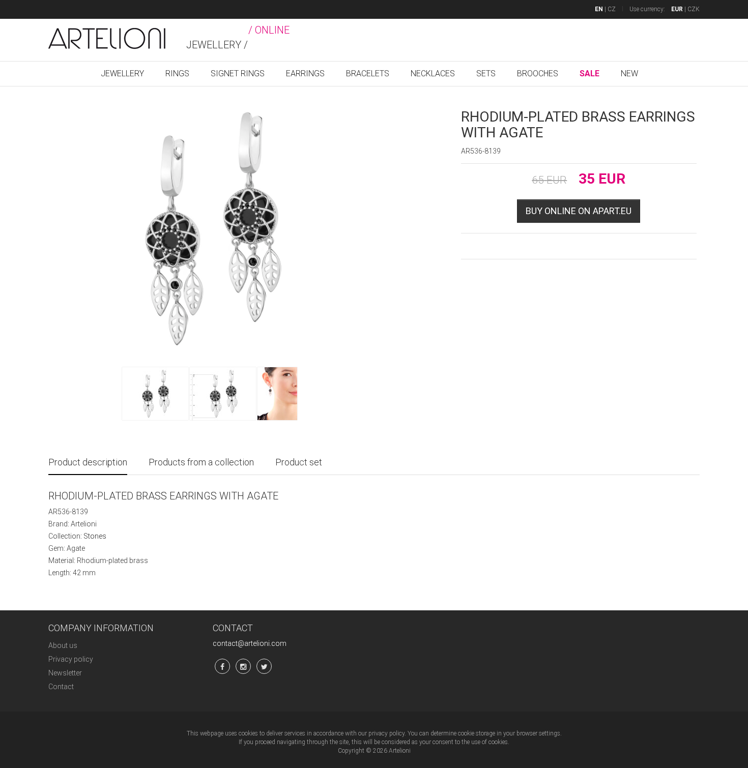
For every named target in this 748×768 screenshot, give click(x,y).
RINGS (177, 73)
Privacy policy (70, 659)
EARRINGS (305, 73)
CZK (693, 9)
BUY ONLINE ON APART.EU (578, 210)
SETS (486, 73)
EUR (677, 9)
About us (62, 645)
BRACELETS (367, 73)
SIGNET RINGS (238, 73)
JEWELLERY (122, 73)
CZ (612, 9)
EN (599, 9)
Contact (61, 687)
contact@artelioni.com (249, 643)
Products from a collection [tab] (201, 462)
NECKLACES (433, 73)
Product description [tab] (87, 462)
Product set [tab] (298, 462)
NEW (629, 73)
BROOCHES (537, 73)
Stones (94, 536)
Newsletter (65, 673)
